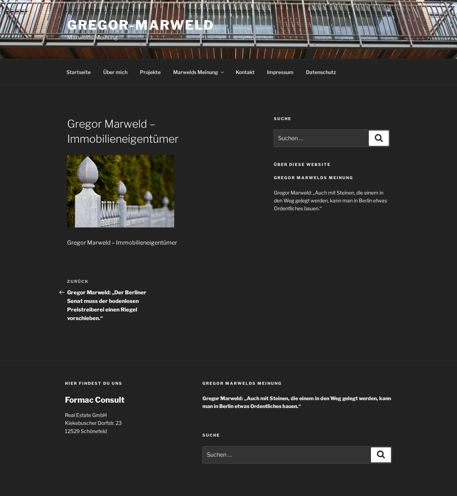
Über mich (115, 72)
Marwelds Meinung (195, 72)
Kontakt (245, 72)
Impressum (280, 72)
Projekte (150, 72)
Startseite (78, 72)
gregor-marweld (140, 25)
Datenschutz (321, 72)
